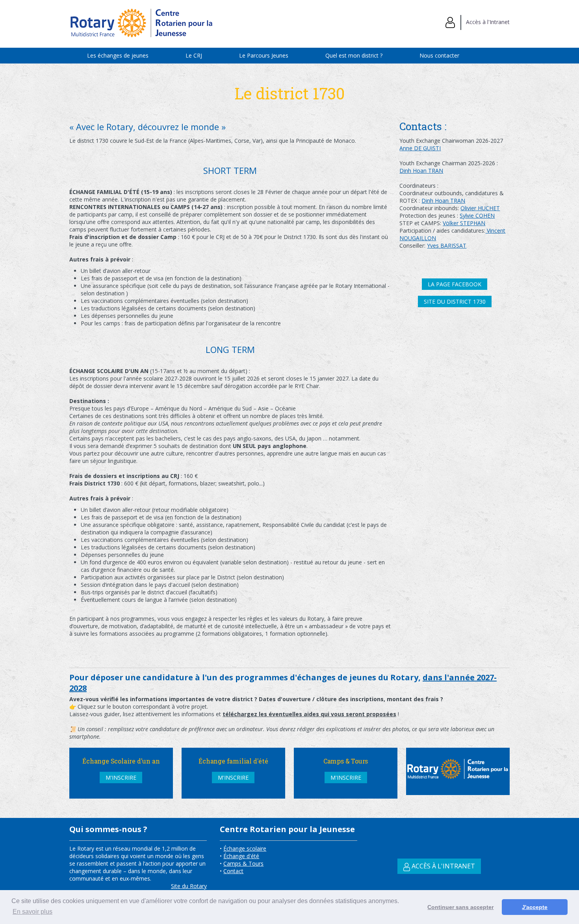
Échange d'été (241, 856)
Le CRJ (194, 55)
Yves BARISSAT (446, 245)
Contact (233, 871)
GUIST (431, 148)
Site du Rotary (189, 886)
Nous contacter (439, 55)
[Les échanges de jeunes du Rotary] (142, 40)
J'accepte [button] (534, 907)
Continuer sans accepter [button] (460, 907)
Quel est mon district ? (353, 55)
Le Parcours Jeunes (263, 55)
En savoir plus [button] (32, 911)
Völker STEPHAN (464, 223)
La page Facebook (454, 284)
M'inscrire (121, 777)
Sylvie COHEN (477, 215)
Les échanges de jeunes (117, 55)
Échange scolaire (244, 848)
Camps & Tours (243, 863)
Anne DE (411, 148)
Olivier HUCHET (480, 208)
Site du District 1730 (455, 301)
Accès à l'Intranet (485, 22)
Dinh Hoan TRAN (421, 170)
